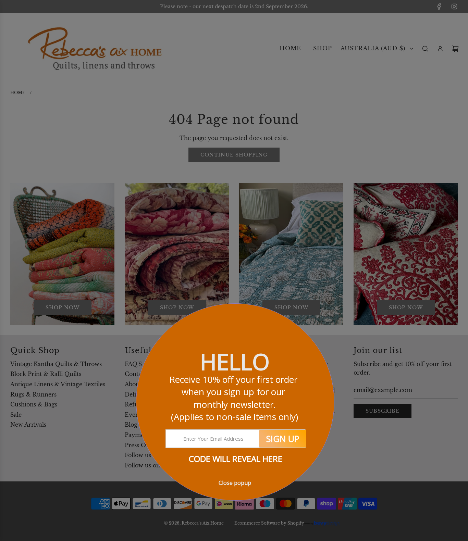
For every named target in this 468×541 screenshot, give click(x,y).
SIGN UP (282, 438)
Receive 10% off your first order (234, 398)
